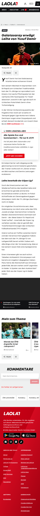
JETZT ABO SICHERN (14, 156)
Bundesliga (7, 499)
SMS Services (8, 474)
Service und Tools (10, 450)
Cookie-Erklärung (27, 503)
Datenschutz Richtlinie (28, 499)
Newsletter (7, 482)
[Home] (1, 25)
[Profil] (24, 4)
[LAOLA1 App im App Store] (29, 435)
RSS (4, 478)
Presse (23, 476)
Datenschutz (25, 495)
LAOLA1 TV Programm (10, 462)
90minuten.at (7, 459)
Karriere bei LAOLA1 (27, 462)
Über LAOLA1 (25, 459)
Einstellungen (25, 511)
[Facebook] (5, 441)
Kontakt (23, 480)
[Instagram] (10, 441)
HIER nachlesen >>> (15, 124)
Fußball (21, 398)
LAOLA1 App (25, 472)
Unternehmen (26, 450)
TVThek (5, 466)
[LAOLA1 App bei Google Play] (12, 435)
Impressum (25, 487)
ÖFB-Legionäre (8, 398)
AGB (22, 484)
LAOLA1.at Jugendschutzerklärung (29, 467)
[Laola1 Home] (11, 413)
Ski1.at (5, 455)
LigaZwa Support (26, 455)
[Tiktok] (21, 441)
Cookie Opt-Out (26, 507)
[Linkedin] (16, 441)
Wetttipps (6, 495)
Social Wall (7, 470)
